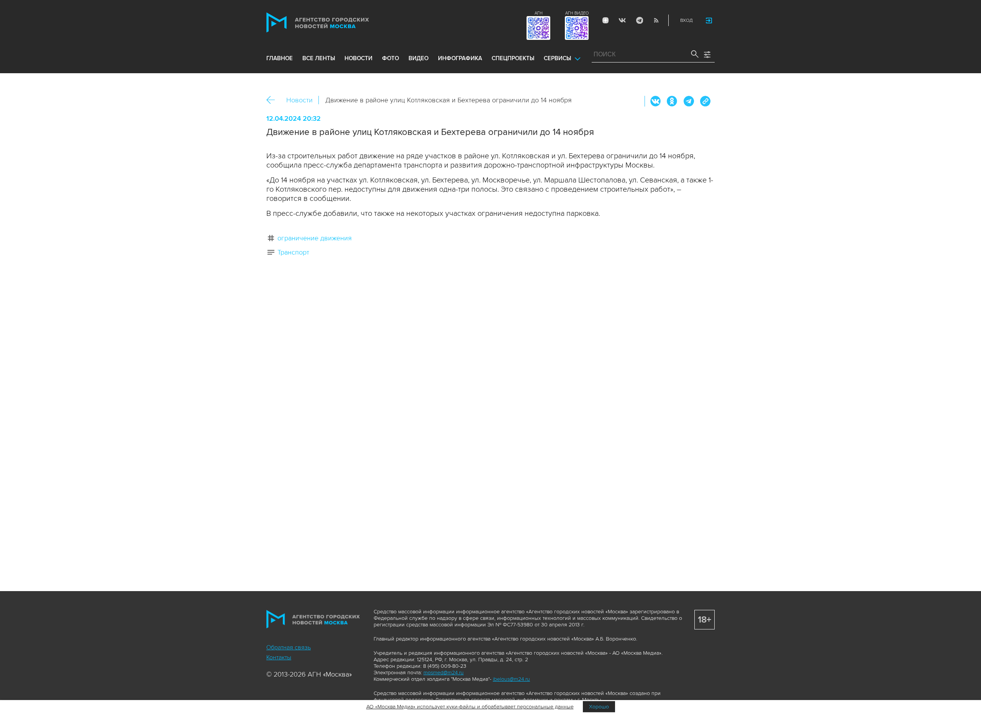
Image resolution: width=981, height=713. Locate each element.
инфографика (460, 58)
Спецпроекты (513, 58)
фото (390, 58)
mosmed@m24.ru (443, 672)
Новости (299, 100)
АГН (539, 13)
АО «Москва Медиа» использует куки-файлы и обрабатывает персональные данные (470, 706)
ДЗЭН (605, 20)
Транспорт (293, 252)
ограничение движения (314, 238)
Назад (273, 100)
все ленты (318, 58)
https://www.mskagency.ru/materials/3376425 (705, 101)
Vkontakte (622, 20)
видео (418, 58)
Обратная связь (288, 647)
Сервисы (557, 58)
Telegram (639, 20)
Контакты (278, 657)
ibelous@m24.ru (511, 679)
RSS (656, 20)
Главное (279, 58)
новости (358, 58)
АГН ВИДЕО (577, 13)
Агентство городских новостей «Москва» (332, 22)
